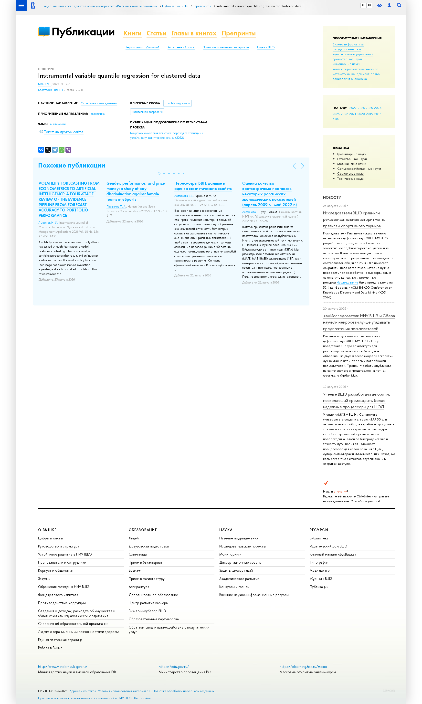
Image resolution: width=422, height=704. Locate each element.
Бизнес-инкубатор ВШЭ (147, 611)
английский (58, 124)
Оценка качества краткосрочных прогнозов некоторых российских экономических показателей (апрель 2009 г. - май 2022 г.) (269, 193)
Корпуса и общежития (56, 570)
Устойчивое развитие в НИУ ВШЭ (65, 554)
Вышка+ (135, 570)
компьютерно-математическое (355, 69)
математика (341, 74)
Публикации (83, 31)
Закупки (44, 578)
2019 (369, 114)
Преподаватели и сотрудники (62, 562)
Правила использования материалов (226, 47)
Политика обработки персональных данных (183, 691)
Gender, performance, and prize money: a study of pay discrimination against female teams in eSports (135, 191)
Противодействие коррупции (62, 602)
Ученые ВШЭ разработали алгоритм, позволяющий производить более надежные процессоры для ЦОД (356, 400)
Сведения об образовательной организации (73, 623)
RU (363, 5)
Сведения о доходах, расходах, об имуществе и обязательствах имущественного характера (76, 613)
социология (341, 78)
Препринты (239, 33)
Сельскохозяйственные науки (359, 168)
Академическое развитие (239, 578)
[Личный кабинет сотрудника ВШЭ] (389, 5)
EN (369, 5)
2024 (377, 107)
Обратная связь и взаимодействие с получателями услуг (169, 629)
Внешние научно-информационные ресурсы (254, 594)
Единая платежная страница (60, 639)
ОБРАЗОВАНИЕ (143, 529)
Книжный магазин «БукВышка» (333, 554)
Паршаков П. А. (116, 207)
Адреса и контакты (83, 691)
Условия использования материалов (124, 691)
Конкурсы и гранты (234, 586)
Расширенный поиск (181, 47)
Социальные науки (350, 173)
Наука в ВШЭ (265, 47)
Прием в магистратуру (147, 578)
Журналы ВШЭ (321, 578)
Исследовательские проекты (242, 546)
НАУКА (226, 529)
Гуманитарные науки (351, 154)
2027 (353, 107)
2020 (361, 114)
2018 (377, 114)
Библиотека (319, 538)
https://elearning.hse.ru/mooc (303, 666)
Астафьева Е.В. (183, 196)
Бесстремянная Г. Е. (51, 90)
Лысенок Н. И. (48, 223)
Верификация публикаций (142, 47)
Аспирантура (139, 586)
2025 (369, 107)
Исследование (347, 282)
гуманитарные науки (347, 59)
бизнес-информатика (348, 44)
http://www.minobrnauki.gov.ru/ (62, 666)
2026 (361, 107)
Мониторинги (230, 554)
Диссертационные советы (240, 562)
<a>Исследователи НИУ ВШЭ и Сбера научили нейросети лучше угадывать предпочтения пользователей (359, 322)
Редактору (389, 690)
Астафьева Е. (250, 212)
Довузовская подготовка (149, 546)
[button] (159, 173)
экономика (359, 78)
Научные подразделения (238, 538)
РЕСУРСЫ (319, 529)
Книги (132, 33)
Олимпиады (138, 554)
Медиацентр (320, 570)
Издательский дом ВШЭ (328, 546)
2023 (336, 114)
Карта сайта (142, 698)
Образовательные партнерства (154, 619)
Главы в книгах (194, 33)
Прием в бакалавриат (146, 562)
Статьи (157, 33)
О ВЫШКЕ (47, 529)
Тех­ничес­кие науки (350, 178)
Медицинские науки (351, 163)
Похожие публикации (71, 165)
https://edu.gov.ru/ (174, 666)
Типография (319, 562)
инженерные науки (346, 64)
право (375, 74)
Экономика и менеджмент (99, 103)
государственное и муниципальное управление (353, 51)
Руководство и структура (58, 546)
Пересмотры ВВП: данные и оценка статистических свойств (203, 185)
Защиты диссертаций (236, 570)
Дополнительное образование (153, 594)
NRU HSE (44, 84)
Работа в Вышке (50, 647)
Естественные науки (352, 159)
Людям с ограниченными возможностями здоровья (78, 631)
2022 (344, 114)
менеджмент (360, 74)
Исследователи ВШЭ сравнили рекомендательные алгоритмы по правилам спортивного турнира (354, 219)
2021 (352, 114)
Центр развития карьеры (148, 602)
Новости (332, 197)
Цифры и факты (50, 538)
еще (336, 118)
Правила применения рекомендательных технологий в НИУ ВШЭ (85, 698)
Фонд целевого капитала (58, 594)
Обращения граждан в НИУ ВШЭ (64, 586)
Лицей (134, 538)
